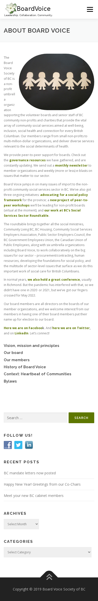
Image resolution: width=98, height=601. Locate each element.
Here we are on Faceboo (23, 328)
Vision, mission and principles (31, 345)
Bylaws (10, 381)
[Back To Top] (49, 577)
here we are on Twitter (71, 328)
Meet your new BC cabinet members (34, 495)
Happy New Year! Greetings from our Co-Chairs (42, 484)
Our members (17, 360)
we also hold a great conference (54, 279)
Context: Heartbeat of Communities (37, 374)
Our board (13, 352)
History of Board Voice (25, 367)
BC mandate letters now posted (30, 473)
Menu (89, 9)
